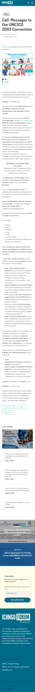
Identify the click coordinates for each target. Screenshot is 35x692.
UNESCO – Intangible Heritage (10, 664)
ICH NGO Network (7, 670)
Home (4, 47)
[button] (32, 3)
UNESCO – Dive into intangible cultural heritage (15, 667)
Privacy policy (21, 682)
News (6, 14)
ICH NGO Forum (9, 34)
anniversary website (26, 120)
